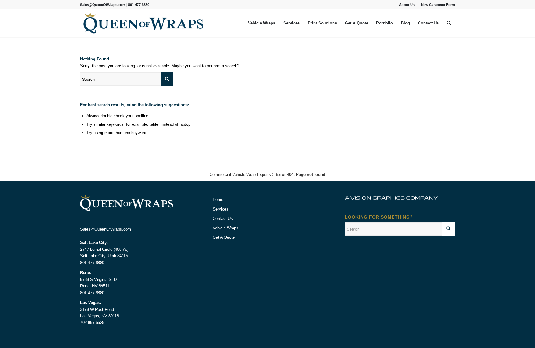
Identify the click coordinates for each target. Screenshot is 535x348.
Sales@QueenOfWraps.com (102, 5)
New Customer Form (438, 5)
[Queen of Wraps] (143, 23)
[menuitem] (407, 4)
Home (218, 199)
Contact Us (223, 218)
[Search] (449, 23)
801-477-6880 (138, 5)
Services (220, 209)
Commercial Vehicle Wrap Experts (240, 174)
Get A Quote (224, 237)
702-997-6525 (92, 322)
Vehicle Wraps (225, 228)
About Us (407, 5)
